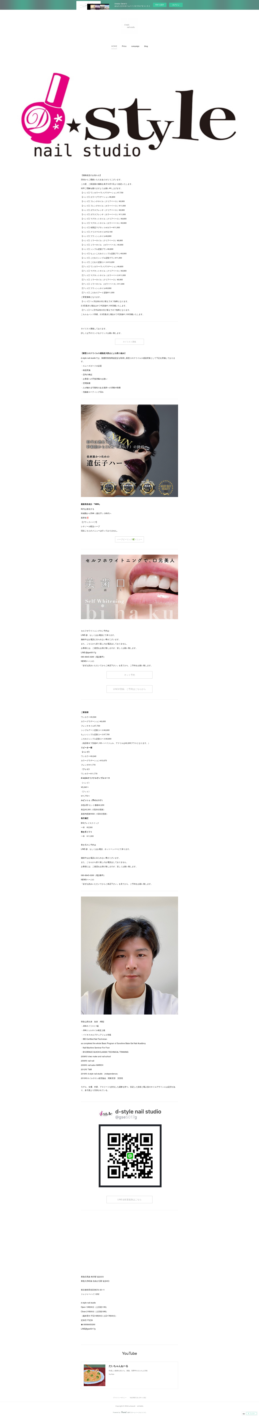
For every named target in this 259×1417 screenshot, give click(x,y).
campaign (135, 46)
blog (146, 46)
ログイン (175, 5)
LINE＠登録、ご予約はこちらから (129, 689)
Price (124, 46)
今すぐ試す (159, 4)
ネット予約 (129, 674)
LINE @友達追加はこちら (129, 1199)
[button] (114, 46)
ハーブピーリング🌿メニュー (129, 539)
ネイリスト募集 (129, 342)
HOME (114, 46)
